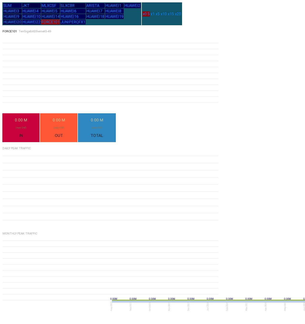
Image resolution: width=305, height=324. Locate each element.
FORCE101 (50, 22)
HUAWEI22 (31, 22)
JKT (26, 5)
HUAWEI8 (113, 11)
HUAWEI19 (114, 16)
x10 (164, 14)
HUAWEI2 (132, 5)
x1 (153, 14)
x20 (178, 14)
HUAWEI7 (94, 11)
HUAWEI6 (68, 11)
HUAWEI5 (49, 11)
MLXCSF (48, 5)
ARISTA (92, 5)
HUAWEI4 (30, 11)
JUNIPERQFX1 (73, 22)
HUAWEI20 (12, 22)
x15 (171, 14)
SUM (7, 5)
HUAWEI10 (31, 16)
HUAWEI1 (113, 5)
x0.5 (146, 14)
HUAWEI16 (70, 16)
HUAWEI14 (50, 16)
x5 (158, 14)
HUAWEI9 (11, 16)
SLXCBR (68, 5)
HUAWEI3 (11, 11)
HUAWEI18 (95, 16)
